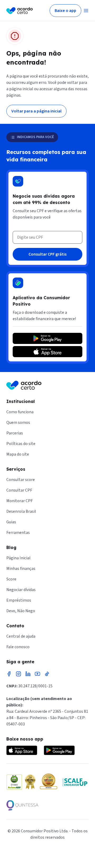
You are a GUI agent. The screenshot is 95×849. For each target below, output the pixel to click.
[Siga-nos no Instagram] (18, 674)
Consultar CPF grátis (47, 254)
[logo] (19, 10)
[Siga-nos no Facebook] (9, 674)
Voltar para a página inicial (36, 111)
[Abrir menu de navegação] (86, 10)
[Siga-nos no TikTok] (47, 674)
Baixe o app (65, 10)
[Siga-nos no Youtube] (37, 674)
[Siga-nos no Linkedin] (28, 674)
